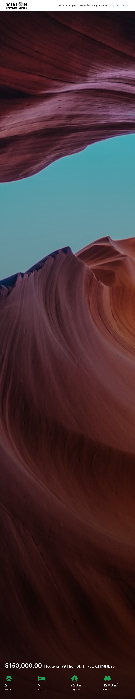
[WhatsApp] (128, 6)
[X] (123, 6)
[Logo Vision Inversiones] (16, 5)
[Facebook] (118, 6)
